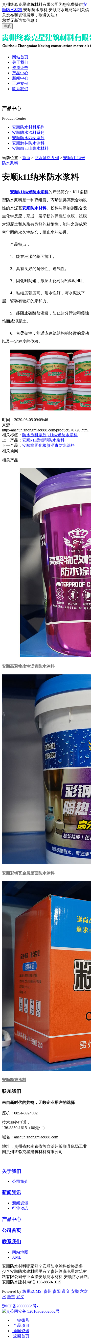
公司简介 (20, 1181)
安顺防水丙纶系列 (28, 138)
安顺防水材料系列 (28, 127)
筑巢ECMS (31, 1291)
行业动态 (20, 1208)
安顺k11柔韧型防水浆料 (43, 440)
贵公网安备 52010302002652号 (33, 1311)
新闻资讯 (11, 1192)
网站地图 (20, 1252)
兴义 (20, 1297)
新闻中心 (20, 78)
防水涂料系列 (47, 158)
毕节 (11, 1297)
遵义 (66, 1291)
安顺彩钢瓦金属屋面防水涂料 (28, 873)
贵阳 (57, 1291)
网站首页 (20, 57)
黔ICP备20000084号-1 (21, 1306)
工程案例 (20, 83)
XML (16, 1257)
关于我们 (20, 62)
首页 (26, 158)
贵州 (47, 1291)
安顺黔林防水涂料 (28, 143)
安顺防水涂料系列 (28, 132)
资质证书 (20, 67)
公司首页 (11, 1230)
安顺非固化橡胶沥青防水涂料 (48, 445)
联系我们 (20, 89)
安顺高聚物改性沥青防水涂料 (28, 666)
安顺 (75, 1291)
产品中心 (20, 73)
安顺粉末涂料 (14, 1080)
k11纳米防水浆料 (63, 435)
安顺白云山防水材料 (30, 148)
